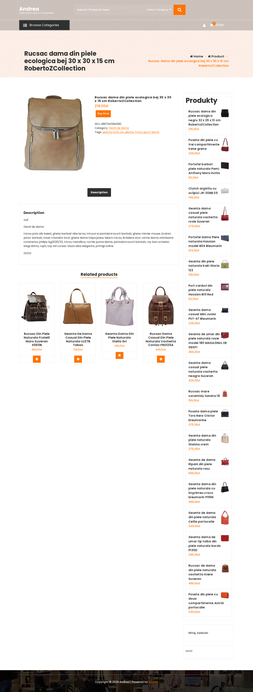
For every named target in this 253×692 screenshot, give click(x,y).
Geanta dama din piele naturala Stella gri (119, 337)
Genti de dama (119, 128)
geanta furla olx (113, 132)
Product (217, 56)
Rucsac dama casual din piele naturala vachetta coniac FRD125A (161, 339)
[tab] (99, 192)
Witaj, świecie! (198, 633)
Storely (153, 682)
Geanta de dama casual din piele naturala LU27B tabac (78, 339)
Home (198, 56)
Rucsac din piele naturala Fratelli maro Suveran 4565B (37, 339)
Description (99, 192)
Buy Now (103, 113)
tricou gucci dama (147, 132)
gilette (129, 132)
